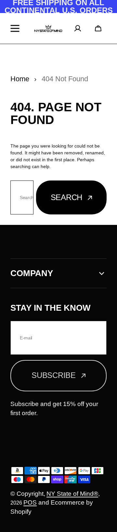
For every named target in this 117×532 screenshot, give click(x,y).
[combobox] (21, 197)
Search (67, 197)
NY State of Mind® (72, 493)
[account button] (80, 28)
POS (30, 502)
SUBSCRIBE (54, 375)
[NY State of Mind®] (48, 28)
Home (19, 79)
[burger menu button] (16, 28)
